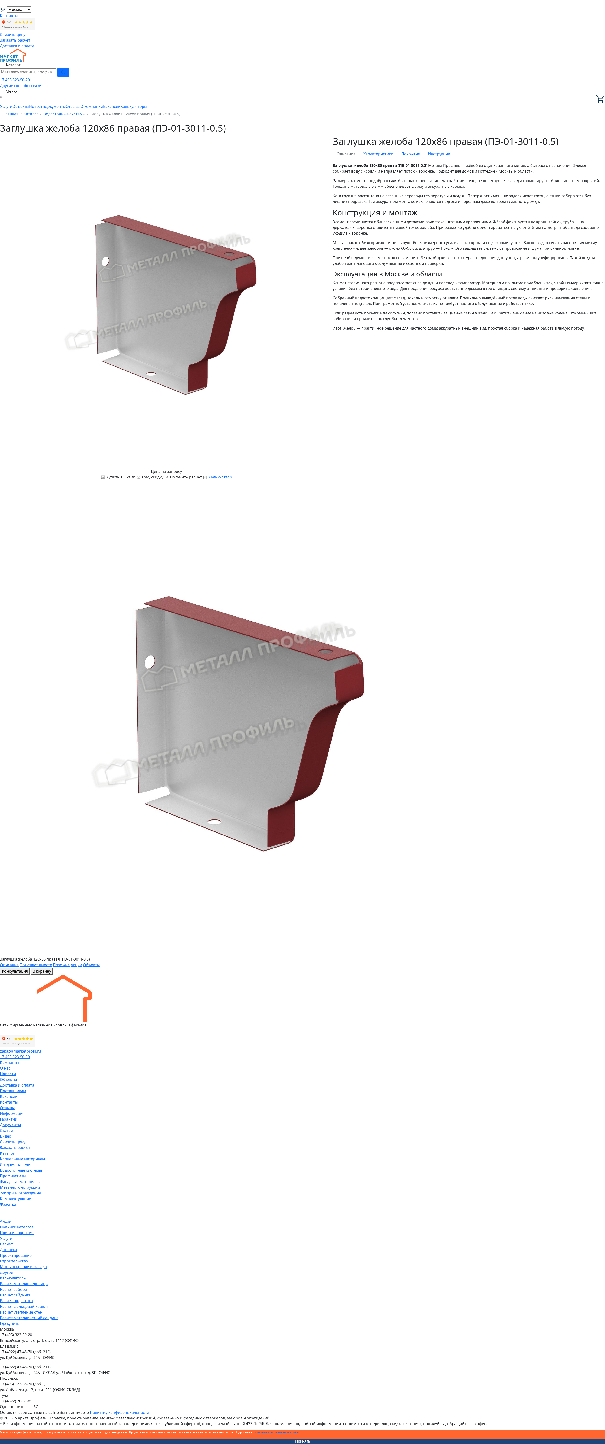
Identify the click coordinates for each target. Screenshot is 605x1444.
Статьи (6, 1130)
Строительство (14, 1261)
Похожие (61, 964)
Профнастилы (13, 1176)
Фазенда (8, 1204)
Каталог (7, 1153)
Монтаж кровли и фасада (23, 1266)
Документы (55, 106)
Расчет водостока (16, 1300)
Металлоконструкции (20, 1187)
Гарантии (8, 1119)
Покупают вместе (36, 964)
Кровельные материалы (22, 1158)
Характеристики (378, 154)
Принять (302, 1441)
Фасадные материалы (20, 1181)
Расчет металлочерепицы (24, 1283)
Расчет (6, 1244)
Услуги (6, 106)
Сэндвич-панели (15, 1164)
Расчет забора (13, 1289)
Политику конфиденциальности (119, 1412)
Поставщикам (13, 1090)
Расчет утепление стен (21, 1312)
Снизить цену (12, 34)
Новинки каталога (17, 1227)
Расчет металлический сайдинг (29, 1317)
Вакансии (112, 106)
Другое (6, 1272)
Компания (9, 1062)
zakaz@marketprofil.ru (20, 1051)
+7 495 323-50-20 (15, 80)
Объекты (20, 106)
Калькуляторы (134, 106)
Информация (12, 1113)
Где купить (10, 1323)
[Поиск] (63, 72)
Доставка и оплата (17, 45)
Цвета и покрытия (17, 1232)
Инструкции (439, 154)
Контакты (9, 15)
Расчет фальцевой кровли (24, 1306)
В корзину (42, 971)
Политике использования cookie (276, 1432)
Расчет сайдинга (15, 1295)
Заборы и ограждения (20, 1193)
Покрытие (410, 154)
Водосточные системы (21, 1170)
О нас (5, 1068)
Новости (37, 106)
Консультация (15, 971)
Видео (5, 1136)
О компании (91, 106)
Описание (346, 154)
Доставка (8, 1249)
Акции (76, 964)
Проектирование (16, 1255)
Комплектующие (15, 1198)
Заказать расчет (15, 40)
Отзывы (73, 106)
